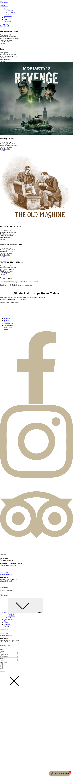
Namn (2, 651)
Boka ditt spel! (4, 26)
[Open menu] (1, 1)
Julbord (6, 329)
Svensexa (7, 322)
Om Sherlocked (8, 325)
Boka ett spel (4, 595)
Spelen (6, 9)
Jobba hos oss (8, 327)
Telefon (2, 658)
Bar (5, 17)
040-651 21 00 (4, 572)
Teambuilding (8, 16)
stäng (1, 649)
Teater (6, 19)
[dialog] (36, 618)
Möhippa (6, 320)
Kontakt (5, 24)
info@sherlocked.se (6, 574)
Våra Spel (11, 614)
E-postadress (4, 655)
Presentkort (7, 21)
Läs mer (2, 43)
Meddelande (3, 662)
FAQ (9, 14)
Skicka (3, 670)
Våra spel (10, 11)
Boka (1, 24)
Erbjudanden (11, 12)
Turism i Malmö (8, 323)
